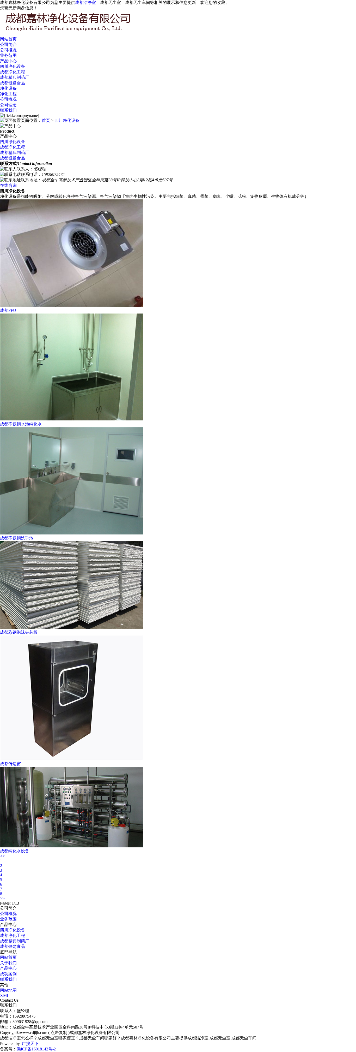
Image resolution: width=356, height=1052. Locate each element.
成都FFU (8, 310)
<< (2, 856)
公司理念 (8, 105)
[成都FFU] (71, 305)
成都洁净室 (85, 2)
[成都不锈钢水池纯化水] (71, 419)
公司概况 (8, 50)
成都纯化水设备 (14, 851)
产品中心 (8, 61)
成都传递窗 (10, 764)
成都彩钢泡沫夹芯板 (19, 632)
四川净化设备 (12, 66)
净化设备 (8, 88)
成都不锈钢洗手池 (16, 538)
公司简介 (8, 44)
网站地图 (8, 990)
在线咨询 (8, 185)
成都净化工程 (12, 72)
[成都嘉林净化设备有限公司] (78, 31)
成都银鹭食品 (12, 83)
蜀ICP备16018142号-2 (36, 1049)
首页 (46, 120)
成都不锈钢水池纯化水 (21, 424)
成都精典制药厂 (14, 77)
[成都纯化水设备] (71, 846)
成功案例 (8, 974)
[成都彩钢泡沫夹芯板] (71, 627)
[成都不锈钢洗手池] (71, 533)
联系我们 (8, 110)
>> (2, 898)
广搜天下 (30, 1043)
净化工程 (8, 94)
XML (4, 995)
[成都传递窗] (71, 759)
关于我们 (8, 963)
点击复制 (59, 1032)
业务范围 (8, 55)
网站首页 (8, 39)
